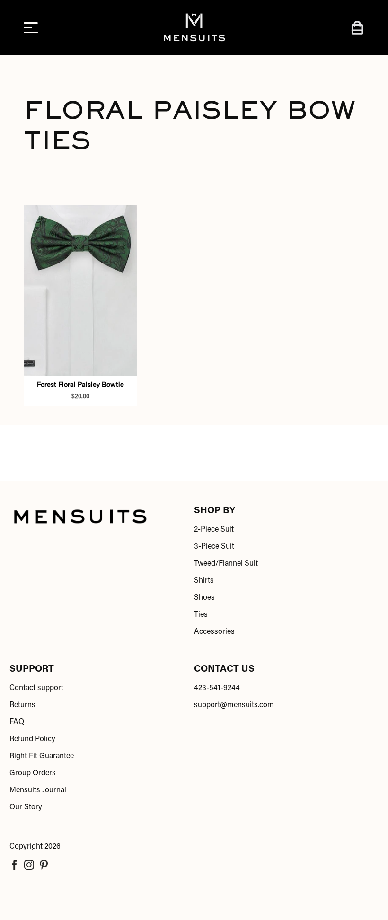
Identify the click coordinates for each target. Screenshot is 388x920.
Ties (201, 615)
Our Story (25, 807)
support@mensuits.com (234, 705)
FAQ (16, 722)
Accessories (214, 632)
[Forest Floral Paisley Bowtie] (80, 290)
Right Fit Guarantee (41, 756)
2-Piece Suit (214, 530)
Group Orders (32, 773)
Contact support (36, 688)
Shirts (204, 581)
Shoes (204, 598)
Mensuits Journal (37, 790)
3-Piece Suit (214, 547)
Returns (22, 705)
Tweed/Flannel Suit (226, 564)
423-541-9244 (217, 688)
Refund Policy (32, 739)
